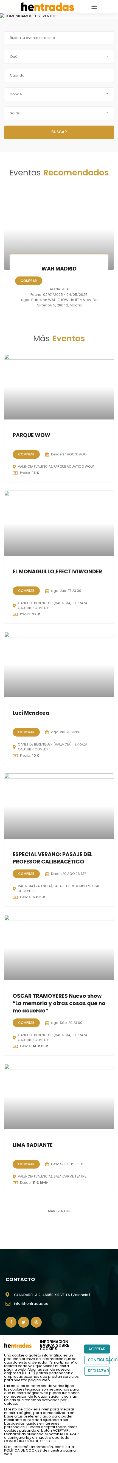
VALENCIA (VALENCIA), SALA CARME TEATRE (52, 1176)
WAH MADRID (59, 268)
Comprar (29, 280)
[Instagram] (36, 1322)
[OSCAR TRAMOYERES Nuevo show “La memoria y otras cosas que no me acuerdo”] (59, 947)
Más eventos (59, 1211)
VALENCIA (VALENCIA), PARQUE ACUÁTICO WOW (56, 466)
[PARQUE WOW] (59, 386)
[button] (4, 16)
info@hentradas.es (31, 1303)
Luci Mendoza (31, 713)
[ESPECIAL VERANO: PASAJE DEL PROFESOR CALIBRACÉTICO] (59, 806)
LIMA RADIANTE (33, 1145)
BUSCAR (59, 132)
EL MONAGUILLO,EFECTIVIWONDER (57, 571)
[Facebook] (10, 1322)
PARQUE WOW (31, 435)
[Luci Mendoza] (59, 664)
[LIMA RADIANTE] (59, 1096)
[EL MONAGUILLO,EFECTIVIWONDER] (59, 523)
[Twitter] (23, 1322)
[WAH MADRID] (59, 229)
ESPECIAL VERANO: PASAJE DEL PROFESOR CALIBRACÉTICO (52, 858)
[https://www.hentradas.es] (47, 6)
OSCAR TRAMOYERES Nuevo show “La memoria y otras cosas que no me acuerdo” (59, 1003)
